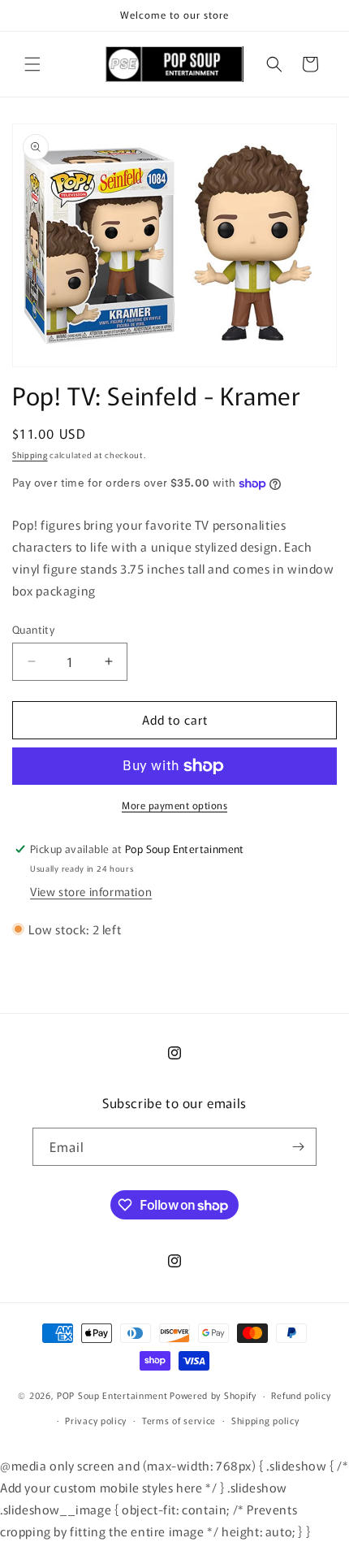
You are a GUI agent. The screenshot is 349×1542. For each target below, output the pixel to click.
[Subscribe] (298, 1147)
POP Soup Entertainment (112, 1394)
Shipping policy (265, 1420)
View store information (91, 891)
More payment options (174, 805)
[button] (32, 64)
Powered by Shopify (213, 1394)
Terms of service (179, 1420)
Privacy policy (96, 1420)
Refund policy (300, 1394)
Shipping (30, 454)
